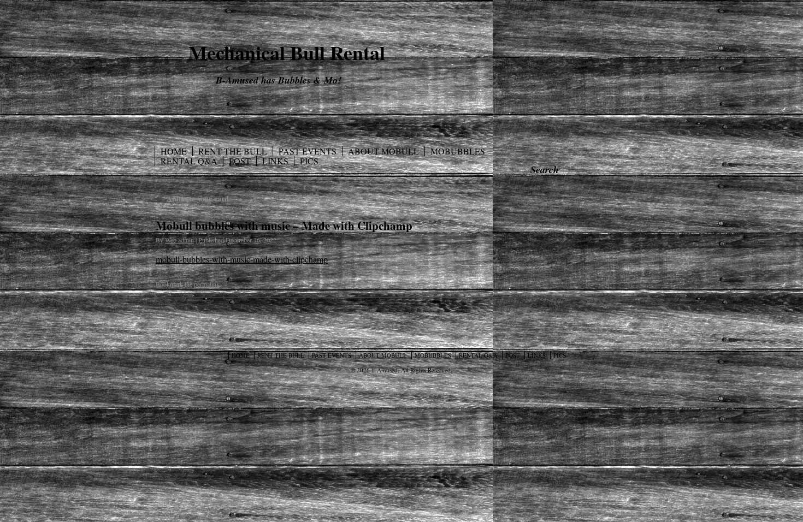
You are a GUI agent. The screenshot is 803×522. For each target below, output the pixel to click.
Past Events (307, 151)
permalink (207, 284)
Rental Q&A (189, 161)
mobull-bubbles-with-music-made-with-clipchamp (242, 259)
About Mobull (383, 151)
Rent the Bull (232, 151)
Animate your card (192, 198)
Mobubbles (457, 151)
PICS (309, 161)
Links (275, 161)
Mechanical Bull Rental (286, 52)
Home (174, 151)
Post (240, 161)
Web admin (179, 239)
